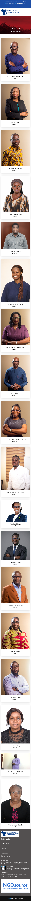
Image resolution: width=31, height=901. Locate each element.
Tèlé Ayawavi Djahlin (15, 825)
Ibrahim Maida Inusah (15, 606)
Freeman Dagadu (15, 697)
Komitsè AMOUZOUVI (15, 772)
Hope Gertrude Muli (15, 215)
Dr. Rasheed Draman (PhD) (15, 76)
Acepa (9, 898)
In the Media (5, 853)
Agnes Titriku (15, 122)
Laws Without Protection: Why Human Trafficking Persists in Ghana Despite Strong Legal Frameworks (18, 869)
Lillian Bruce (15, 651)
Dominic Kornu (16, 563)
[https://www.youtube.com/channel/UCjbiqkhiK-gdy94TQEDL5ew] (17, 5)
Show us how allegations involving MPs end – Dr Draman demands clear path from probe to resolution (14, 863)
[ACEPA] (10, 12)
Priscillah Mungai (15, 524)
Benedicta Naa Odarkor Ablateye (15, 439)
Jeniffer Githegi (16, 746)
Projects (4, 848)
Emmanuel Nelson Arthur (15, 492)
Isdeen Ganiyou (15, 251)
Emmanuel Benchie (15, 168)
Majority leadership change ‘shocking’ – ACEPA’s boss (13, 874)
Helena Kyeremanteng (15, 304)
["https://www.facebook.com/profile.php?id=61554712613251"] (14, 5)
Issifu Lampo (15, 393)
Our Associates (5, 846)
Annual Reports (5, 843)
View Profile (15, 78)
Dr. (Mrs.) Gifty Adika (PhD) (15, 347)
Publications (5, 851)
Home (12, 31)
